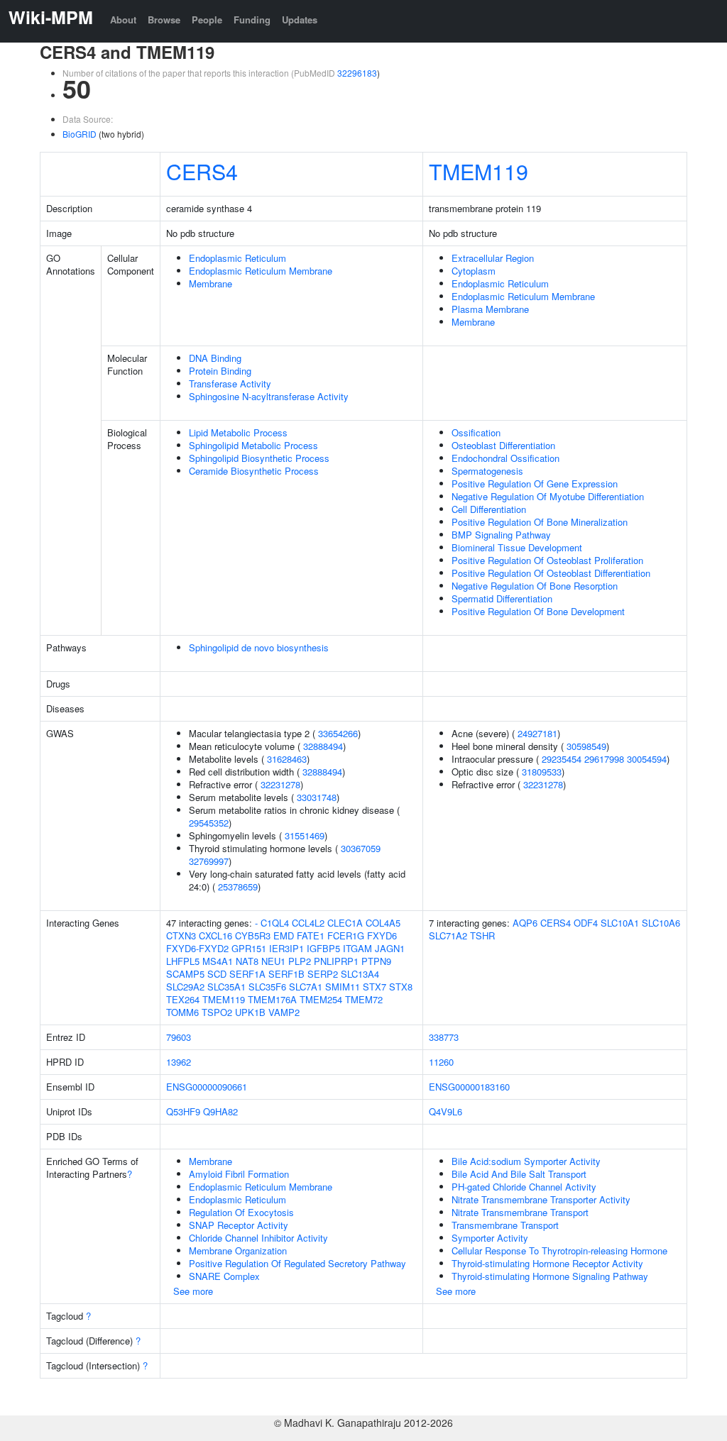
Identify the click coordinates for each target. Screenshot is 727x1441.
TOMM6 (182, 1012)
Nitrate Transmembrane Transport (520, 1212)
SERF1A (247, 974)
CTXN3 (181, 935)
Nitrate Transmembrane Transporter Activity (541, 1199)
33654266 (338, 733)
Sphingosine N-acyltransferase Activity (269, 396)
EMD (283, 935)
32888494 (323, 746)
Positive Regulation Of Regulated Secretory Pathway (297, 1263)
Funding (252, 19)
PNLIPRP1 (336, 961)
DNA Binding (215, 358)
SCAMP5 (185, 974)
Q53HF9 (183, 1111)
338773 (444, 1037)
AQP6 (525, 922)
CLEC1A (345, 922)
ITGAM (357, 948)
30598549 (586, 746)
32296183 (357, 73)
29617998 (604, 759)
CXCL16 (215, 935)
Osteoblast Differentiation (503, 445)
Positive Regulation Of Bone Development (538, 611)
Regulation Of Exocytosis (241, 1212)
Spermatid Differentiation (502, 598)
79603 (178, 1037)
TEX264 (182, 999)
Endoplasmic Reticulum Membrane (260, 270)
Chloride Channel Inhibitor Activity (258, 1237)
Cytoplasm (474, 270)
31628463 (287, 759)
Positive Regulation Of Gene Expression (535, 483)
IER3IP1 (286, 948)
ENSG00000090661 (206, 1086)
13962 (178, 1062)
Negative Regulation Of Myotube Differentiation (548, 496)
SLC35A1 (226, 986)
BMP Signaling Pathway (501, 534)
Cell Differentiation (489, 509)
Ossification (476, 432)
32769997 (209, 861)
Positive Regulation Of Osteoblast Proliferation (547, 560)
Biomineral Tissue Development (517, 547)
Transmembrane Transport (505, 1225)
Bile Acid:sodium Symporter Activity (526, 1161)
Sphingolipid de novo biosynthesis (259, 647)
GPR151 (248, 948)
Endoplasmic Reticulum (237, 258)
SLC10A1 (620, 922)
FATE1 (310, 935)
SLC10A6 (661, 922)
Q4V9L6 (445, 1111)
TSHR (482, 935)
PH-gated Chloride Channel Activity (524, 1186)
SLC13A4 (360, 974)
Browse (164, 19)
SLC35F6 (267, 986)
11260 (441, 1062)
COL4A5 (383, 922)
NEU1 (273, 961)
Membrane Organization (238, 1250)
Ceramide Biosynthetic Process (254, 470)
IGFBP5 (323, 948)
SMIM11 (342, 986)
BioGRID (79, 134)
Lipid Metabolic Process (238, 432)
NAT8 (247, 961)
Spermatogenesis (487, 470)
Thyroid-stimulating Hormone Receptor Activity (547, 1263)
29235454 (561, 759)
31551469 (304, 835)
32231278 (280, 784)
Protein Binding (220, 370)
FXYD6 (382, 935)
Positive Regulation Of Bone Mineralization (540, 522)
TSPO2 (217, 1012)
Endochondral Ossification (505, 458)
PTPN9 (376, 961)
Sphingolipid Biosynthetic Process (259, 458)
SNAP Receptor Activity (238, 1225)
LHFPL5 (182, 961)
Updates (299, 19)
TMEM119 (478, 171)
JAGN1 (390, 948)
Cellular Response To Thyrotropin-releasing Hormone (559, 1250)
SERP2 (322, 974)
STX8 (400, 986)
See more (193, 1291)
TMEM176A (272, 999)
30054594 (647, 759)
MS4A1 (217, 961)
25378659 (238, 886)
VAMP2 (284, 1012)
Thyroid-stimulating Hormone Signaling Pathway (550, 1276)
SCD (216, 974)
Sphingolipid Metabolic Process (253, 445)
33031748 (317, 797)
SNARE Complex (224, 1276)
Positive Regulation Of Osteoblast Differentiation (551, 573)
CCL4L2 (308, 922)
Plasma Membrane (490, 309)
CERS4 (202, 171)
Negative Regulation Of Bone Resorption (535, 585)
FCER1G (345, 935)
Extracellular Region (493, 258)
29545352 (209, 822)
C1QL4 (275, 922)
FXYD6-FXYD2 (197, 948)
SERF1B (286, 974)
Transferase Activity (230, 383)
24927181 (537, 733)
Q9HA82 (220, 1111)
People (207, 19)
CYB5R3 (252, 935)
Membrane (210, 283)
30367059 (361, 848)
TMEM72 (364, 999)
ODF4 (586, 922)
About (123, 19)
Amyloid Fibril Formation (239, 1174)
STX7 (374, 986)
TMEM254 (321, 999)
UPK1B (250, 1012)
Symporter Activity (490, 1237)
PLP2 (299, 961)
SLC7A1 (305, 986)
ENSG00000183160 (469, 1086)
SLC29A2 (185, 986)
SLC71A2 (448, 935)
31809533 (542, 771)
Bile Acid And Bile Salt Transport (519, 1174)
